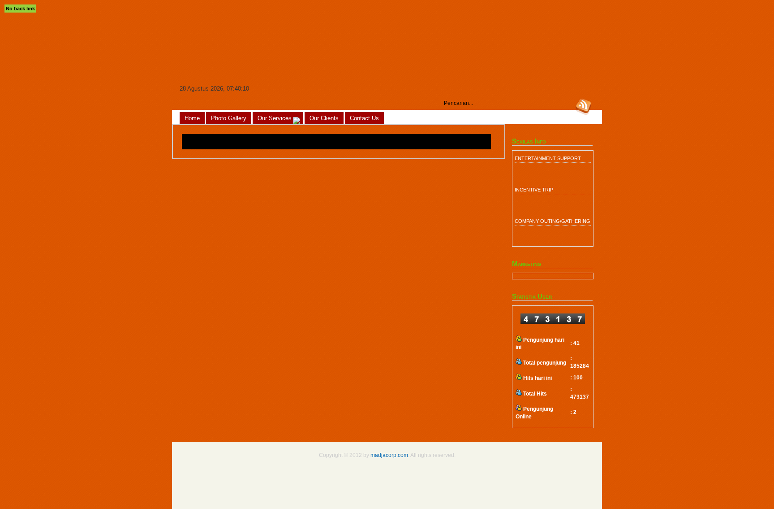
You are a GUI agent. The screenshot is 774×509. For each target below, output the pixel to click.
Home (192, 118)
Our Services (275, 118)
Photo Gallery (228, 118)
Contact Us (364, 118)
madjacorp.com (389, 455)
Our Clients (324, 118)
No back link (20, 8)
